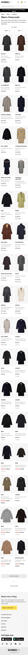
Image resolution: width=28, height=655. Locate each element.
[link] (7, 56)
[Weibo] (20, 644)
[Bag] (21, 2)
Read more (4, 24)
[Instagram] (7, 644)
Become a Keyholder (7, 608)
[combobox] (15, 6)
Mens (8, 14)
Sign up (14, 11)
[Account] (18, 2)
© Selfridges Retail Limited (14, 652)
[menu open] (25, 2)
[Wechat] (15, 644)
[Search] (3, 6)
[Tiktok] (11, 644)
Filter (6, 30)
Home (2, 14)
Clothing (14, 14)
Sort (19, 30)
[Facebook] (2, 644)
